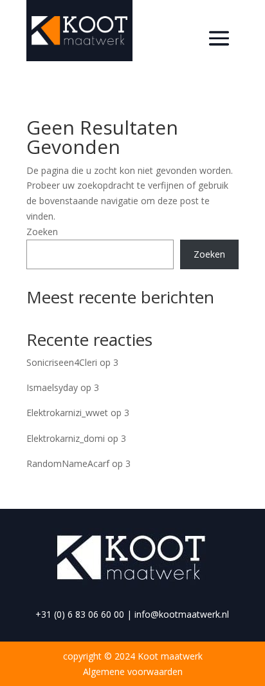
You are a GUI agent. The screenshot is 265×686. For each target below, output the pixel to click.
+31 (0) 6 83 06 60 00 (79, 614)
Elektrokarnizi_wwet (67, 412)
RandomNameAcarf (67, 463)
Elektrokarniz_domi (65, 438)
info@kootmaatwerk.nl (181, 614)
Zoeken (42, 231)
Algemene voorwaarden (133, 671)
